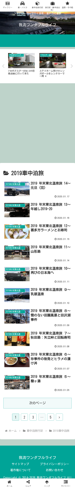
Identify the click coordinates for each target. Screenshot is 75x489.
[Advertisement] (37, 123)
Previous (3, 66)
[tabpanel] (21, 65)
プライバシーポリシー (54, 464)
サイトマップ (20, 464)
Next (72, 66)
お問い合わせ (54, 470)
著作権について (20, 470)
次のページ (37, 403)
